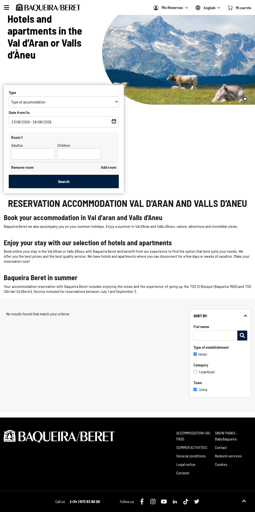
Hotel (202, 354)
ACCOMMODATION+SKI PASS (193, 435)
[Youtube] (164, 502)
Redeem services (228, 455)
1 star (202, 371)
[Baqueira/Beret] (48, 7)
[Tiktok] (186, 502)
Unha (203, 389)
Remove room (22, 167)
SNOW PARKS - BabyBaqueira (226, 435)
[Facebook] (142, 502)
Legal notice (185, 464)
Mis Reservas (172, 7)
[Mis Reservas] (155, 7)
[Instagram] (153, 502)
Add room (108, 167)
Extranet (183, 472)
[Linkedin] (175, 502)
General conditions (191, 455)
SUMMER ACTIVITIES (191, 447)
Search (63, 181)
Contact (221, 447)
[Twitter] (197, 502)
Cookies (221, 464)
